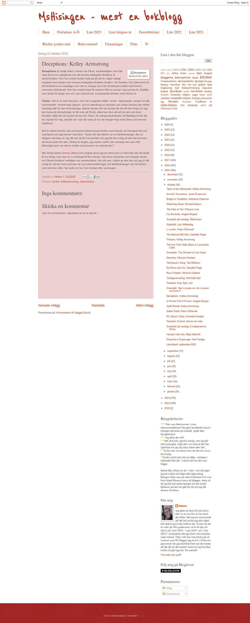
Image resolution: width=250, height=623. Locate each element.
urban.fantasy (87, 181)
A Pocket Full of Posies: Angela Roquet (187, 301)
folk (189, 85)
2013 (167, 403)
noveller (165, 95)
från (140, 76)
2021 (167, 139)
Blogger (142, 615)
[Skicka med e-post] (84, 177)
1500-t (176, 70)
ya (210, 105)
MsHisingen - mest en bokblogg (110, 17)
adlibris (145, 76)
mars (170, 381)
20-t (205, 70)
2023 (167, 129)
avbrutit (192, 73)
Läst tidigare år (120, 32)
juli (169, 361)
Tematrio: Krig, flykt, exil (180, 283)
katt (177, 88)
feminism (175, 84)
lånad (135, 76)
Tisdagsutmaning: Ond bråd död (183, 278)
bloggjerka (167, 77)
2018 (167, 155)
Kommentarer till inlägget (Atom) (73, 312)
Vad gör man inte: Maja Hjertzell (183, 334)
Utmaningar (114, 43)
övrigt (174, 108)
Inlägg (168, 588)
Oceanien (176, 94)
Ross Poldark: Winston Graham (183, 273)
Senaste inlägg (49, 305)
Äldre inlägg (144, 305)
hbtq (209, 84)
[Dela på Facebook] (95, 177)
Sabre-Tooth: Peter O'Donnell (182, 311)
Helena (183, 506)
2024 (167, 124)
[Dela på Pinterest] (98, 177)
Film (133, 43)
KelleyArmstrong (69, 181)
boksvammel (182, 77)
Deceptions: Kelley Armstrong (182, 296)
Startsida (98, 305)
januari (171, 391)
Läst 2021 (196, 32)
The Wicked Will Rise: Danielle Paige (186, 234)
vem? (203, 105)
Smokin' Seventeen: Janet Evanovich (186, 194)
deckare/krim (186, 81)
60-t (168, 73)
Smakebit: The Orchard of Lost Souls (186, 252)
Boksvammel (88, 43)
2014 (167, 398)
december (172, 174)
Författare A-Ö (68, 32)
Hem (46, 32)
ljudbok (164, 91)
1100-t (163, 70)
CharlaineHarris (169, 81)
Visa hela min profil (171, 555)
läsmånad (176, 91)
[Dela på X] (91, 177)
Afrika (175, 73)
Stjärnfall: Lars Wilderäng (180, 224)
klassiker (207, 88)
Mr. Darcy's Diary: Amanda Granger (185, 316)
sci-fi (209, 94)
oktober (171, 184)
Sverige (196, 98)
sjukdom (165, 98)
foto (195, 85)
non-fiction (197, 91)
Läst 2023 (94, 32)
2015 (167, 170)
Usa (182, 105)
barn (199, 73)
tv (211, 101)
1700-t (183, 69)
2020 (167, 145)
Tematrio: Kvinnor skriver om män (184, 321)
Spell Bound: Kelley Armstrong (183, 306)
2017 (167, 160)
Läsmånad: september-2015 (181, 344)
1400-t (169, 70)
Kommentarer (172, 594)
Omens (66, 153)
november (172, 179)
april (169, 376)
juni (169, 366)
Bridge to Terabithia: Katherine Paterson (188, 199)
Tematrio (173, 101)
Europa (208, 81)
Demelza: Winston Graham (181, 257)
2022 (167, 134)
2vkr (209, 69)
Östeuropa (166, 108)
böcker (55, 181)
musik (186, 91)
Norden (208, 91)
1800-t (191, 69)
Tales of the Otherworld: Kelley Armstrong (189, 189)
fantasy (165, 84)
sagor (195, 94)
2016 (167, 165)
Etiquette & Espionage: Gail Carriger (186, 339)
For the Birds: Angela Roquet (182, 214)
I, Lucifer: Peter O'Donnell (180, 229)
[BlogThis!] (88, 177)
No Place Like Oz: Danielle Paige (184, 267)
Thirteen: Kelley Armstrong (181, 239)
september (173, 351)
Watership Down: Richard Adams (184, 204)
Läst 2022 (174, 32)
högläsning (166, 88)
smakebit (176, 98)
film (184, 84)
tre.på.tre (186, 102)
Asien (183, 73)
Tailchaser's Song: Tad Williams (183, 262)
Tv (147, 43)
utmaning (192, 105)
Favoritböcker (149, 32)
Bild (131, 76)
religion (186, 94)
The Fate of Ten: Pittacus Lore (183, 209)
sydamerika (206, 98)
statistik (186, 98)
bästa (195, 77)
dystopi (199, 81)
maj (169, 371)
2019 (167, 150)
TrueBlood (200, 101)
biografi (208, 73)
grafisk (202, 84)
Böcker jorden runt (56, 43)
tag (162, 101)
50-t (163, 73)
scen (202, 94)
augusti (171, 356)
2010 (167, 408)
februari (171, 386)
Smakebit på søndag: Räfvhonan (184, 219)
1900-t (198, 70)
